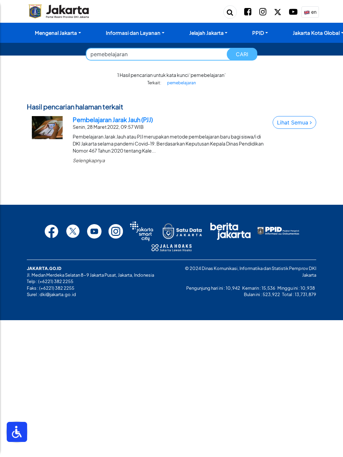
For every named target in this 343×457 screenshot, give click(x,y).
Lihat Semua (293, 122)
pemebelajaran (181, 82)
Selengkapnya (89, 160)
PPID (258, 32)
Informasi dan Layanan (133, 32)
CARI (242, 54)
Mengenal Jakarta (56, 32)
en (313, 12)
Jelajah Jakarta (206, 32)
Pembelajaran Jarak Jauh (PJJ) (113, 119)
